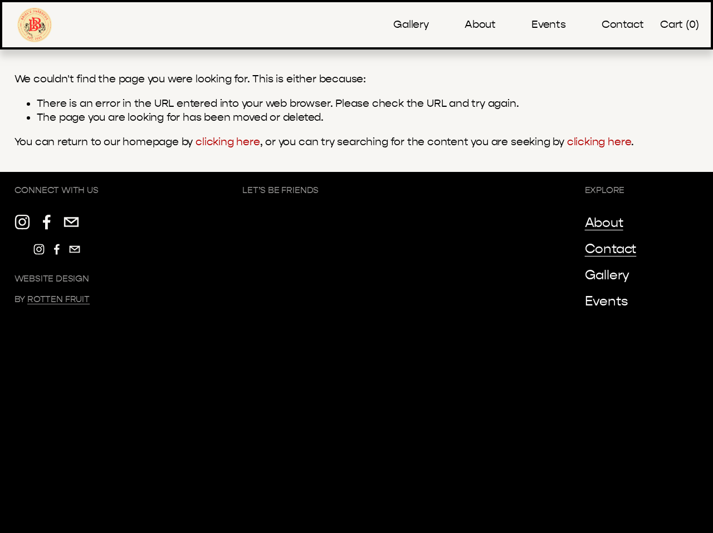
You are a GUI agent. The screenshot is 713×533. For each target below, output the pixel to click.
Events (548, 24)
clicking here (228, 142)
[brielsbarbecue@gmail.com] (71, 222)
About (480, 24)
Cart (679, 24)
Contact (623, 24)
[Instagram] (22, 222)
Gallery (411, 24)
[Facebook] (47, 222)
